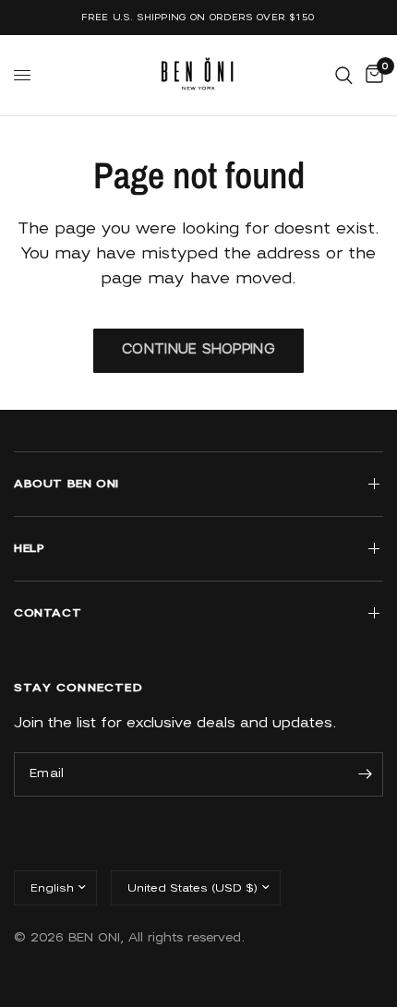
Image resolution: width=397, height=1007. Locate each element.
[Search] (344, 75)
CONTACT (47, 612)
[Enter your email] (364, 774)
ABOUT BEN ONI (66, 483)
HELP (29, 548)
